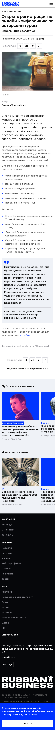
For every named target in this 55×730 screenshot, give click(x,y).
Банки (5, 602)
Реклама (7, 592)
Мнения (6, 558)
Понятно (27, 724)
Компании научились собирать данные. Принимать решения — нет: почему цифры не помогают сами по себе (20, 430)
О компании (8, 530)
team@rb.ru (8, 657)
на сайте (24, 335)
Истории (7, 553)
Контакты (7, 535)
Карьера (7, 612)
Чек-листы (8, 574)
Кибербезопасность (14, 618)
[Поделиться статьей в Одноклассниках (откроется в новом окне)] (33, 46)
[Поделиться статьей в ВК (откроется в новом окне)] (26, 46)
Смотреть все (10, 635)
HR (3, 628)
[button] (51, 3)
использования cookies (15, 711)
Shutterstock (42, 346)
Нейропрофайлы (11, 563)
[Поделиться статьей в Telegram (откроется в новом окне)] (20, 46)
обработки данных (42, 711)
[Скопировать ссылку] (39, 46)
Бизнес (17, 11)
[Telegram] (4, 664)
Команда (7, 525)
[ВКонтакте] (11, 664)
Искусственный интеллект (17, 597)
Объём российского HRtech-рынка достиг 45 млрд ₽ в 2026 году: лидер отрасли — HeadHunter (20, 496)
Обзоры (6, 569)
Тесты (5, 579)
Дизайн (6, 623)
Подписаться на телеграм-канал (26, 369)
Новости (7, 11)
